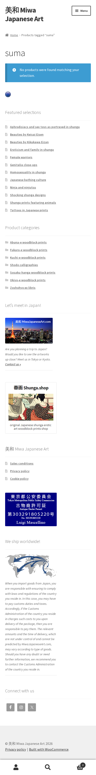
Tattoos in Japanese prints (29, 210)
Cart (74, 763)
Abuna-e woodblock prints (28, 242)
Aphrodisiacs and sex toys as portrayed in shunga (45, 127)
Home (14, 35)
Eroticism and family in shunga (32, 150)
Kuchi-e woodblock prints (28, 258)
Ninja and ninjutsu (23, 187)
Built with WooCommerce (49, 749)
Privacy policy (19, 471)
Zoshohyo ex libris (22, 288)
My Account (16, 767)
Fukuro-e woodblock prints (28, 250)
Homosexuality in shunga (28, 172)
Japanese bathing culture (28, 180)
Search (48, 767)
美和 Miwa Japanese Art (24, 14)
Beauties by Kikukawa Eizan (29, 142)
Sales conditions (21, 463)
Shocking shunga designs (28, 195)
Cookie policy (19, 479)
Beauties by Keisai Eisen (27, 134)
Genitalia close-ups (23, 165)
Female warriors (21, 157)
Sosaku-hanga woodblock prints (32, 272)
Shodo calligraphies (24, 265)
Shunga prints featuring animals (33, 203)
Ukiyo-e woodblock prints (28, 280)
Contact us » (13, 364)
